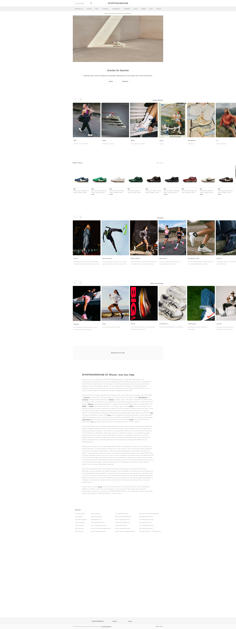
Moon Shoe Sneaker (81, 519)
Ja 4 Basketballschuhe (121, 513)
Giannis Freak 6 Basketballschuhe (149, 513)
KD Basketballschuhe (145, 522)
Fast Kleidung (79, 531)
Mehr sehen (159, 163)
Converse (85, 399)
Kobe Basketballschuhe (98, 522)
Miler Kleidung (79, 528)
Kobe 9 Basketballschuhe (98, 531)
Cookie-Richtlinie (106, 626)
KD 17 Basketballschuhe (146, 525)
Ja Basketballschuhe (121, 525)
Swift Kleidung (79, 525)
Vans (109, 415)
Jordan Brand (86, 419)
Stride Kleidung (95, 513)
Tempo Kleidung (80, 522)
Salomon (90, 404)
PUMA (84, 406)
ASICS (131, 406)
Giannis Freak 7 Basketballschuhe (125, 531)
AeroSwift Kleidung (96, 516)
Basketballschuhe (96, 519)
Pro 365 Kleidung (80, 513)
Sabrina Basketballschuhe (122, 522)
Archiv (100, 486)
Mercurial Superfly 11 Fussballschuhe (150, 531)
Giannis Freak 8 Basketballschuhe (101, 528)
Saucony (87, 397)
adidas (91, 406)
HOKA (131, 419)
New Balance (143, 397)
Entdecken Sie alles (118, 353)
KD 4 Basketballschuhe (146, 528)
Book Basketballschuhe (146, 516)
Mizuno (111, 399)
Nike (151, 413)
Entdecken (125, 81)
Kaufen (111, 81)
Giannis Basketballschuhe (122, 528)
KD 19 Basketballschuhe (146, 519)
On (92, 421)
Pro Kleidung (79, 516)
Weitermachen (159, 626)
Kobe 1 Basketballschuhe (122, 519)
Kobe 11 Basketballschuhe (98, 525)
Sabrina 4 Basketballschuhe (123, 516)
